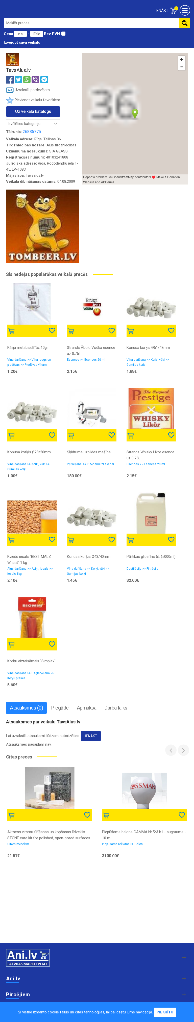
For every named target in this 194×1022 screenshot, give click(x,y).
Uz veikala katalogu (33, 111)
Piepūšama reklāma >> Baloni (122, 844)
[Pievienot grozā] (12, 330)
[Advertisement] (97, 902)
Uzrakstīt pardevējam (32, 90)
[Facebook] (10, 79)
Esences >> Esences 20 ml (86, 359)
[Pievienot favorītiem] (52, 330)
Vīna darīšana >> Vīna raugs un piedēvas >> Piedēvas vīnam (29, 362)
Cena (9, 34)
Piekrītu (165, 1012)
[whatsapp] (27, 79)
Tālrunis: (14, 131)
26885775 (32, 131)
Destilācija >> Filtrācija (142, 568)
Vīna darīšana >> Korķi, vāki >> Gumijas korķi (148, 362)
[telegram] (44, 79)
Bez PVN (52, 34)
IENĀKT (162, 10)
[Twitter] (18, 79)
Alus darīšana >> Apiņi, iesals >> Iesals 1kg (30, 571)
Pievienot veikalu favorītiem (37, 100)
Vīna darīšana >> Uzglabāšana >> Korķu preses (30, 675)
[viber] (35, 79)
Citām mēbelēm (18, 844)
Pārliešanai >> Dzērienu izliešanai (90, 464)
